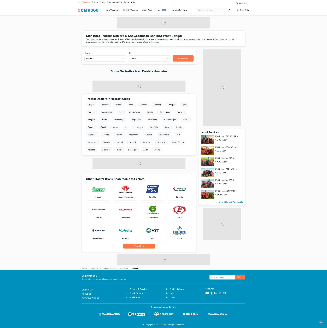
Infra (133, 2)
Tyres (126, 2)
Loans (172, 297)
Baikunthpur (164, 135)
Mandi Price (147, 10)
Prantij (157, 150)
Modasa (91, 150)
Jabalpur (104, 105)
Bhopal (91, 105)
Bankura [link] (135, 269)
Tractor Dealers (109, 269)
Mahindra (124, 269)
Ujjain (184, 105)
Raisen (118, 105)
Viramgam (92, 142)
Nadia (104, 120)
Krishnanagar (119, 120)
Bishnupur (106, 150)
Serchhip (154, 127)
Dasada (106, 142)
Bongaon (161, 142)
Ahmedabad (107, 112)
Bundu (91, 127)
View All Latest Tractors (229, 202)
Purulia (179, 127)
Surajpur (148, 135)
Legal (172, 293)
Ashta (167, 127)
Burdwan (181, 112)
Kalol (119, 150)
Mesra (115, 127)
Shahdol (157, 105)
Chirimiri (119, 135)
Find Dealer (183, 58)
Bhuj (120, 112)
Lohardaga (138, 127)
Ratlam (130, 105)
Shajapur (171, 105)
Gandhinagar (134, 112)
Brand (87, 53)
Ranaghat (147, 142)
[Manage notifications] (321, 322)
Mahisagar (133, 135)
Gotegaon (92, 135)
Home (84, 269)
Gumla (106, 135)
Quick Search (136, 293)
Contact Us (87, 289)
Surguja (91, 112)
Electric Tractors (130, 10)
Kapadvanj (136, 120)
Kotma (186, 120)
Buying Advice (177, 289)
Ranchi (150, 112)
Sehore (144, 105)
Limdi (178, 135)
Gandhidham (165, 112)
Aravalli (133, 142)
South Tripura (178, 142)
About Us (86, 294)
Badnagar (132, 150)
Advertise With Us (90, 298)
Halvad (120, 142)
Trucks (95, 2)
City (131, 53)
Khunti (103, 127)
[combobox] (243, 3)
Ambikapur (152, 120)
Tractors (86, 2)
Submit (240, 277)
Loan (161, 10)
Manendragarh (170, 120)
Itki (126, 127)
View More (139, 246)
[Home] (88, 10)
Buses (102, 2)
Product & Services (139, 289)
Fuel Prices (135, 297)
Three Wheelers (114, 2)
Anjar (145, 150)
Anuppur (91, 120)
